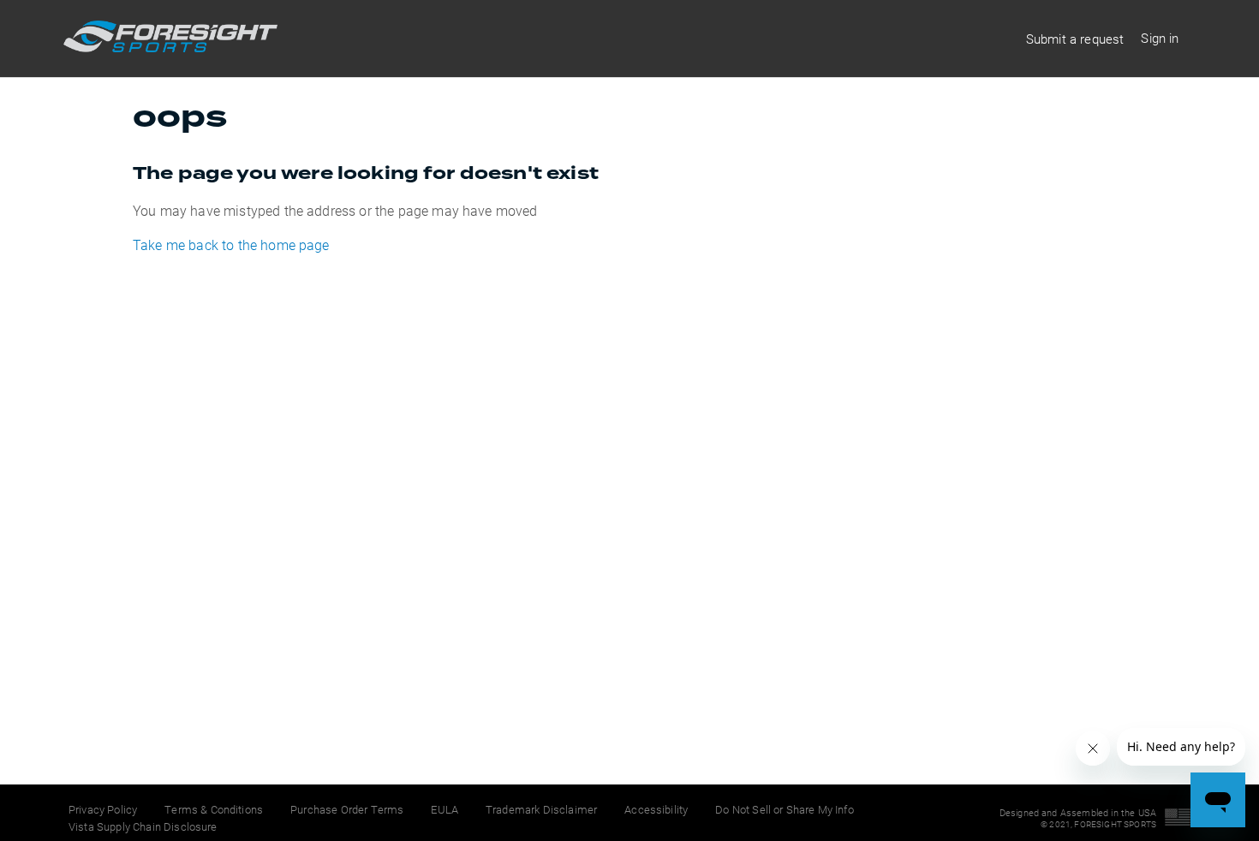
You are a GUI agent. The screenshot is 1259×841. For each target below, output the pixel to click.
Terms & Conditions (213, 809)
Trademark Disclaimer (541, 809)
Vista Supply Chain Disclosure (143, 826)
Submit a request (1075, 38)
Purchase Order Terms (346, 809)
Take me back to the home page (231, 244)
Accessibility (656, 809)
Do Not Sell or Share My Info (784, 809)
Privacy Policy (103, 809)
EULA (444, 809)
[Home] (170, 47)
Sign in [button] (1159, 37)
